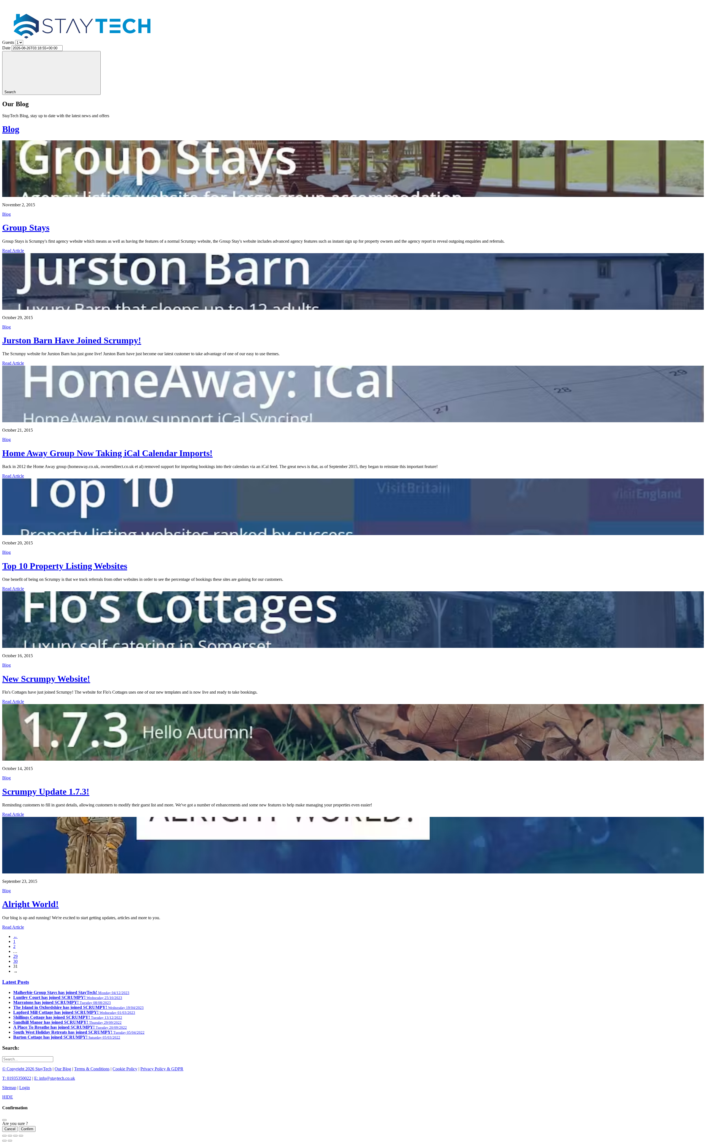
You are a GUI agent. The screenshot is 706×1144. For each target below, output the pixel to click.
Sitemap (9, 1087)
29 (15, 956)
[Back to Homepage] (84, 50)
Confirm (27, 1129)
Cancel (9, 1129)
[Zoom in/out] (21, 1136)
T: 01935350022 (16, 1078)
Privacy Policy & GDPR (161, 1069)
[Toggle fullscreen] (15, 1136)
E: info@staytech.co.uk (54, 1078)
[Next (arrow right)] (10, 1141)
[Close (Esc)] (4, 1136)
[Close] (4, 1120)
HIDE (7, 1097)
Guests (8, 42)
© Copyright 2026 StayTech (27, 1069)
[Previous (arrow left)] (4, 1141)
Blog (10, 129)
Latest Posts (15, 982)
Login (24, 1087)
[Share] (10, 1136)
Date (6, 48)
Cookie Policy (125, 1069)
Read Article (13, 250)
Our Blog (63, 1069)
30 (15, 961)
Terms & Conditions (91, 1069)
